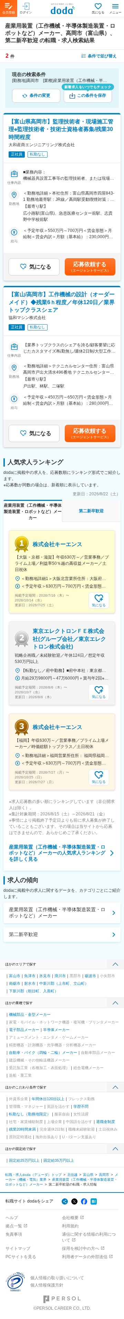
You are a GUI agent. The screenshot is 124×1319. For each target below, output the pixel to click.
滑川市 (60, 976)
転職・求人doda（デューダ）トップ (33, 1175)
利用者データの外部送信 (84, 1256)
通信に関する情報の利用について (89, 1237)
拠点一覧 (14, 1226)
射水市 (29, 983)
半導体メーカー (56, 1030)
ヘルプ (12, 1217)
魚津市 (29, 976)
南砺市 (14, 983)
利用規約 (70, 1226)
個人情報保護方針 (46, 1285)
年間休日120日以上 (48, 1099)
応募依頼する (90, 266)
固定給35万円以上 (58, 1160)
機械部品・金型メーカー (30, 1014)
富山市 (14, 976)
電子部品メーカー (24, 1030)
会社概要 (70, 1217)
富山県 (88, 1175)
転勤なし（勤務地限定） (30, 1114)
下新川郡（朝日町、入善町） (33, 991)
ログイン (26, 12)
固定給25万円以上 (24, 1160)
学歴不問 (81, 1106)
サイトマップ (18, 1248)
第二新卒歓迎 (23, 934)
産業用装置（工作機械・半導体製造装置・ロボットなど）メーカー (57, 912)
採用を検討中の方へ (80, 1248)
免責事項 (14, 1234)
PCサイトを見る (21, 1256)
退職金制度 (105, 1122)
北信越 (72, 1175)
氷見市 (45, 976)
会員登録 (8, 12)
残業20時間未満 (22, 1129)
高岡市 (104, 1175)
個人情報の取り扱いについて (57, 1277)
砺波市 (90, 976)
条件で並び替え (102, 56)
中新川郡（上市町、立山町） (64, 983)
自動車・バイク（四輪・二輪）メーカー (43, 1052)
